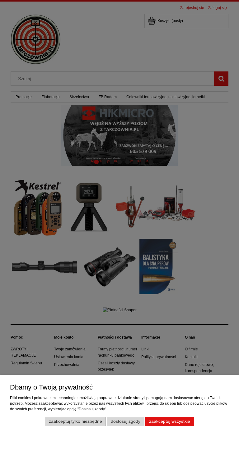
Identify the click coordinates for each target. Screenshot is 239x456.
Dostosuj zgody (125, 421)
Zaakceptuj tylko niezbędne (75, 421)
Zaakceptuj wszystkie (169, 421)
